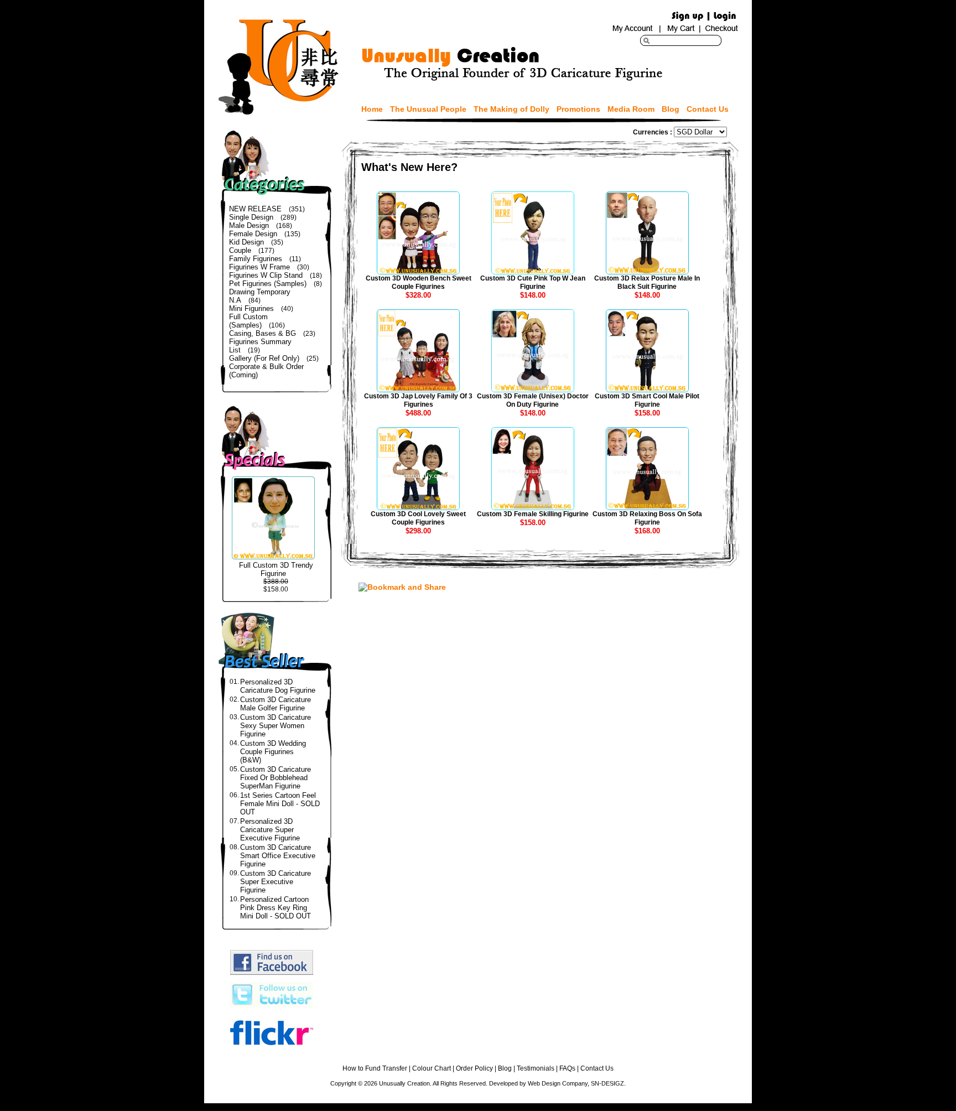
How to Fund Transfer (374, 1068)
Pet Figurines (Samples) (267, 283)
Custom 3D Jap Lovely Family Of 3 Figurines (418, 400)
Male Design (249, 225)
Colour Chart (431, 1068)
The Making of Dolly (511, 109)
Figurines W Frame (259, 267)
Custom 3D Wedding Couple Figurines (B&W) (273, 751)
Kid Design (246, 242)
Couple (240, 250)
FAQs (567, 1068)
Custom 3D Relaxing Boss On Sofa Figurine (647, 518)
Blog (670, 109)
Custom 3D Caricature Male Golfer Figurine (275, 703)
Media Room (630, 109)
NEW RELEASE (255, 209)
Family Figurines (255, 259)
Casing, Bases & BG (262, 333)
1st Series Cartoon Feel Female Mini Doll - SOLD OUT (280, 803)
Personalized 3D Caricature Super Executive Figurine (270, 829)
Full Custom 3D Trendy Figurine (276, 569)
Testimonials (535, 1068)
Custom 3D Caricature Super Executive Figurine (275, 881)
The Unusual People (428, 109)
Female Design (253, 234)
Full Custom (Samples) (248, 321)
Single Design (251, 217)
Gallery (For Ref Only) (264, 358)
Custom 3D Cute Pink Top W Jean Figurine (532, 282)
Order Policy (474, 1068)
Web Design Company (558, 1083)
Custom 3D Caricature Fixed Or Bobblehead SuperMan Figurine (275, 777)
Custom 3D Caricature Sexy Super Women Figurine (275, 725)
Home (372, 109)
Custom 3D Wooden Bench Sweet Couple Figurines (418, 282)
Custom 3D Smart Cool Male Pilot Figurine (647, 400)
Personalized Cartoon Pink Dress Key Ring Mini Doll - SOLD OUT (275, 907)
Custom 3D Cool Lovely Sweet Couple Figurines (418, 518)
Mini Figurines (251, 308)
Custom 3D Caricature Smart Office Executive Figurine (277, 855)
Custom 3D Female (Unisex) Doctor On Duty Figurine (533, 400)
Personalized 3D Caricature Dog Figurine (277, 686)
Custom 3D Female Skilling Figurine (533, 514)
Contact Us (708, 109)
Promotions (578, 109)
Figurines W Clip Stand (266, 275)
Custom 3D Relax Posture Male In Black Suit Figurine (647, 282)
